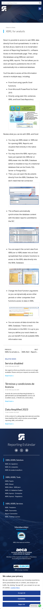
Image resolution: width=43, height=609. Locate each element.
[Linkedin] (26, 450)
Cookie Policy (15, 588)
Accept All (21, 593)
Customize (21, 599)
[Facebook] (16, 450)
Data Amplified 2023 (16, 409)
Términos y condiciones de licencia (19, 385)
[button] (39, 8)
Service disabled (14, 363)
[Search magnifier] (40, 2)
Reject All (21, 604)
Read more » (9, 376)
